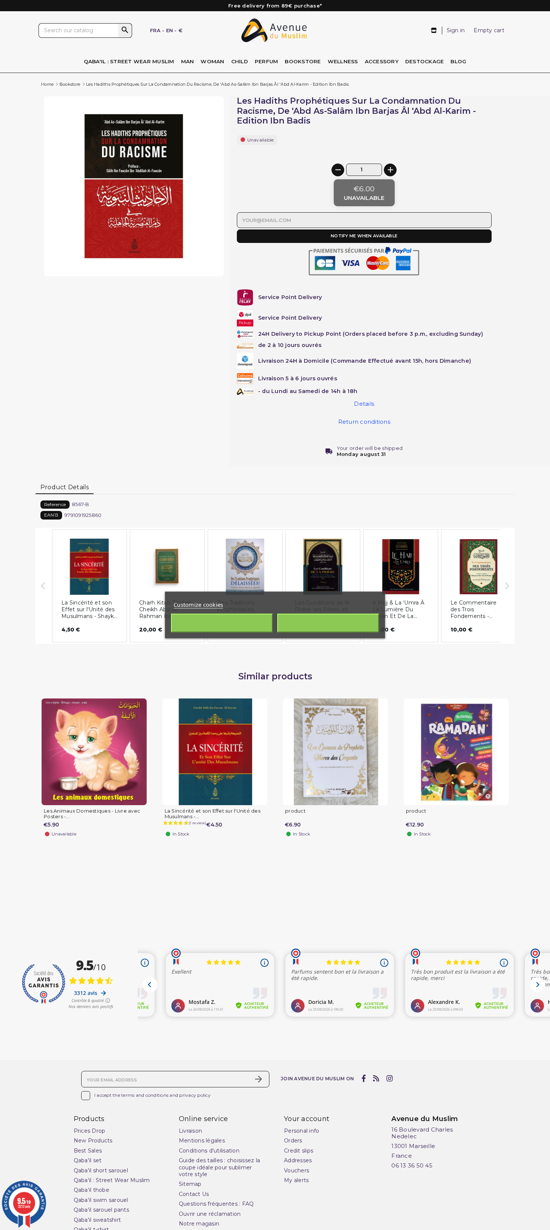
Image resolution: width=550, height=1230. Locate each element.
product (295, 811)
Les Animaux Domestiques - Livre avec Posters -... (92, 813)
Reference (55, 504)
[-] (337, 170)
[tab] (65, 487)
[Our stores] (434, 30)
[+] (390, 170)
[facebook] (363, 1078)
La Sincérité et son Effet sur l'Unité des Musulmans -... (212, 813)
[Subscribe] (258, 1079)
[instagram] (390, 1078)
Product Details (64, 487)
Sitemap (190, 1184)
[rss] (376, 1078)
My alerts (296, 1180)
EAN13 (51, 515)
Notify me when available (364, 235)
